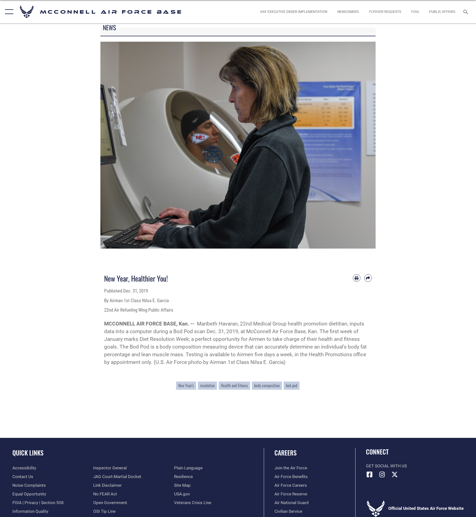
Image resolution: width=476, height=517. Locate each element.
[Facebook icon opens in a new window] (369, 474)
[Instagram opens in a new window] (382, 474)
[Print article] (356, 278)
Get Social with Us (386, 466)
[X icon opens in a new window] (394, 474)
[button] (8, 12)
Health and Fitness (234, 385)
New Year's (186, 385)
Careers (285, 452)
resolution (207, 385)
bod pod (291, 385)
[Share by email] (368, 278)
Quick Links (27, 452)
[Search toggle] (466, 12)
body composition (267, 385)
